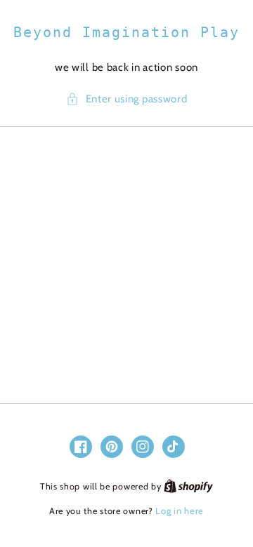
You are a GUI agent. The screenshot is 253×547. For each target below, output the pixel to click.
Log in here (179, 510)
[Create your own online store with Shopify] (188, 486)
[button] (127, 99)
